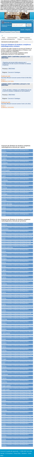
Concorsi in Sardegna (14, 72)
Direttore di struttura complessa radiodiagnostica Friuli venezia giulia (17, 169)
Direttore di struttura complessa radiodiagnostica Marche (15, 183)
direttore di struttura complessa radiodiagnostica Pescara (15, 366)
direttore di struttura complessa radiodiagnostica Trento (17, 421)
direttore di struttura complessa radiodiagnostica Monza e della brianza (17, 332)
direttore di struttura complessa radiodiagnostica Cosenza (15, 283)
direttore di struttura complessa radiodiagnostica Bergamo (15, 254)
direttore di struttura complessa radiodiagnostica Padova (15, 346)
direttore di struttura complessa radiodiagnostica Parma (17, 353)
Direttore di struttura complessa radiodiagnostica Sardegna (15, 193)
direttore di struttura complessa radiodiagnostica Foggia (17, 294)
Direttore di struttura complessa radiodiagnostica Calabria (15, 158)
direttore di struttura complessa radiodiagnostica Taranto (15, 413)
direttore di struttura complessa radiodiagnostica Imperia (15, 304)
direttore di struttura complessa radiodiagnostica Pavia (17, 355)
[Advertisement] (17, 126)
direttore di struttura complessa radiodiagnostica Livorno (15, 310)
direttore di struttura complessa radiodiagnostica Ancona (15, 232)
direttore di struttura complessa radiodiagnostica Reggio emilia (15, 388)
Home (3, 37)
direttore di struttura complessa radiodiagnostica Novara (15, 338)
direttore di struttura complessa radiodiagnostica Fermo (17, 288)
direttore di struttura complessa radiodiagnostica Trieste (17, 427)
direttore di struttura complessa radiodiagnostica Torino (17, 418)
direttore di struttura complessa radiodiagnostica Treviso (15, 424)
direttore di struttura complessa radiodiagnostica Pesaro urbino (17, 362)
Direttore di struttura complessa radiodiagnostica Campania (15, 162)
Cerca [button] (29, 25)
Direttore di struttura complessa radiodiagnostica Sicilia (17, 196)
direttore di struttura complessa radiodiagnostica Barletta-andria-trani (15, 246)
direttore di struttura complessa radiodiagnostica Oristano (15, 342)
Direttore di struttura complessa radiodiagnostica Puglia (17, 190)
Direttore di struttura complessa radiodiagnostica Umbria (15, 207)
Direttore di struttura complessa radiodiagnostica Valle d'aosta (17, 210)
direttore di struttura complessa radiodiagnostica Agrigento (15, 224)
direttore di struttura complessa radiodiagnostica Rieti (16, 391)
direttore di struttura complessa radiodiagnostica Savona (15, 403)
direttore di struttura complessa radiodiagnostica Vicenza (15, 445)
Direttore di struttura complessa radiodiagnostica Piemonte (15, 187)
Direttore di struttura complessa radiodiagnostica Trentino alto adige (15, 203)
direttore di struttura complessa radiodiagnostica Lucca (17, 315)
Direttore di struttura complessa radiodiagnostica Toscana (15, 199)
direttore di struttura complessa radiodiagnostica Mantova (15, 322)
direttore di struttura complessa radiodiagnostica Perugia (15, 358)
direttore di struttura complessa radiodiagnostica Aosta (17, 235)
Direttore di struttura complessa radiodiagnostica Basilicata (15, 154)
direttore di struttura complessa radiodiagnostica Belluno (15, 250)
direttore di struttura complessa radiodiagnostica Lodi (16, 313)
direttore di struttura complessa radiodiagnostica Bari (16, 243)
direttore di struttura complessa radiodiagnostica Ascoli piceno (17, 238)
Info (21, 11)
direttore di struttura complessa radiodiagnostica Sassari (15, 399)
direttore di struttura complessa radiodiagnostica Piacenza (15, 369)
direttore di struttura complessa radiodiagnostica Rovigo (17, 396)
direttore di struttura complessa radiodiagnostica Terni (17, 416)
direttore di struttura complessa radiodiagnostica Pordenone (15, 373)
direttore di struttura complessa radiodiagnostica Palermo (15, 350)
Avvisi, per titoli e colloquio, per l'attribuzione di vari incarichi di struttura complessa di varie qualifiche (16, 90)
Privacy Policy (17, 453)
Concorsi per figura (12, 37)
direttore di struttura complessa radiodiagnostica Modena (15, 328)
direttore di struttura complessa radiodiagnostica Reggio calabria (15, 385)
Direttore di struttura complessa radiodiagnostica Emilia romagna (17, 165)
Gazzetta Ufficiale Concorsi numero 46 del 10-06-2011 (16, 77)
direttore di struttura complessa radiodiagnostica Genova (15, 297)
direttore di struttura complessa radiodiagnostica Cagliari (15, 269)
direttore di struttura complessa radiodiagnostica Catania (15, 277)
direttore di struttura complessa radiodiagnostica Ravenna (15, 381)
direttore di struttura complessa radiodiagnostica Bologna (15, 258)
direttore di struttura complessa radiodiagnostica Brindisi (15, 265)
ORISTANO (11, 68)
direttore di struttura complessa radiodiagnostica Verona (17, 442)
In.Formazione (9, 453)
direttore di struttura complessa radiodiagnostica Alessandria (15, 228)
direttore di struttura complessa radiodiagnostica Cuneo (17, 286)
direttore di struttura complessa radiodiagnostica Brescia (15, 261)
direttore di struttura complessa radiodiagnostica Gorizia (17, 301)
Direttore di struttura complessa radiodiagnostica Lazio (17, 172)
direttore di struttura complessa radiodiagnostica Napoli (17, 335)
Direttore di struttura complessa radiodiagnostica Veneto (15, 214)
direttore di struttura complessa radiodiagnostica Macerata (15, 318)
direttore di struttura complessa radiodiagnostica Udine (17, 429)
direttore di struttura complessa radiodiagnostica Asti (16, 241)
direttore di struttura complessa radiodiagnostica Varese (17, 432)
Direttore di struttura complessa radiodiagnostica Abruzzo (15, 150)
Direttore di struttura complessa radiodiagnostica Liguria (15, 175)
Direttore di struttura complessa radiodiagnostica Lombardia (15, 179)
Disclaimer (24, 453)
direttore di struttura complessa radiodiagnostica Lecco (17, 307)
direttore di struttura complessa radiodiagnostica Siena (17, 406)
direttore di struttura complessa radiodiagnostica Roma (17, 394)
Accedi (22, 29)
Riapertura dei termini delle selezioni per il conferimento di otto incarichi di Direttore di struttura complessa (16, 64)
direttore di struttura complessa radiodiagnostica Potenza (15, 377)
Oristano (19, 39)
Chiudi (25, 11)
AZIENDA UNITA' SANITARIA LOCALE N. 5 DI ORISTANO (15, 57)
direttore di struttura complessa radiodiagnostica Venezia (15, 435)
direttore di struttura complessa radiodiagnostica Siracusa (15, 409)
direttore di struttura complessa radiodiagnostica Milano (17, 325)
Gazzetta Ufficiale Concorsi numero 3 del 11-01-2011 (16, 103)
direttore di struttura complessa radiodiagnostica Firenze (15, 291)
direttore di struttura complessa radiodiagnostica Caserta (15, 273)
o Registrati (27, 29)
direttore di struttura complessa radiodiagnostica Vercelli (15, 439)
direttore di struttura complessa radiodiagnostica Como (17, 280)
